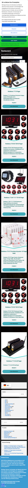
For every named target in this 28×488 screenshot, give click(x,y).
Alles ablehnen (14, 32)
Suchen (4, 391)
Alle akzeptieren (14, 25)
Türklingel (6, 435)
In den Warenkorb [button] (14, 106)
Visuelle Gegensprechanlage (10, 437)
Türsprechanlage (7, 436)
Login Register (14, 40)
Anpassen (14, 28)
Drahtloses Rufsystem (8, 431)
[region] (14, 18)
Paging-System (7, 432)
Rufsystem (6, 433)
